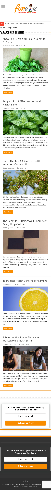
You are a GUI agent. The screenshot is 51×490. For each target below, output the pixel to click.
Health (20, 46)
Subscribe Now (26, 423)
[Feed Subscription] (50, 33)
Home (4, 28)
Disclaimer (23, 487)
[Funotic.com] (25, 8)
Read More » (8, 92)
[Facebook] (25, 481)
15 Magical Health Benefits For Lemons (25, 280)
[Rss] (23, 481)
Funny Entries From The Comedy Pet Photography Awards (24, 23)
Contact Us (33, 487)
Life (20, 228)
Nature (22, 344)
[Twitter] (28, 481)
